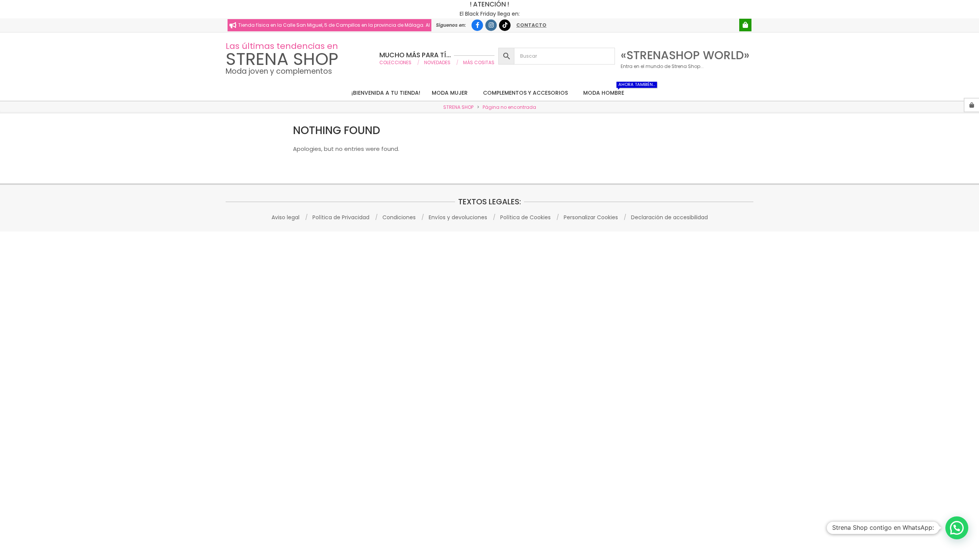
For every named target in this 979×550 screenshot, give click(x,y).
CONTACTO (531, 25)
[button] (956, 527)
